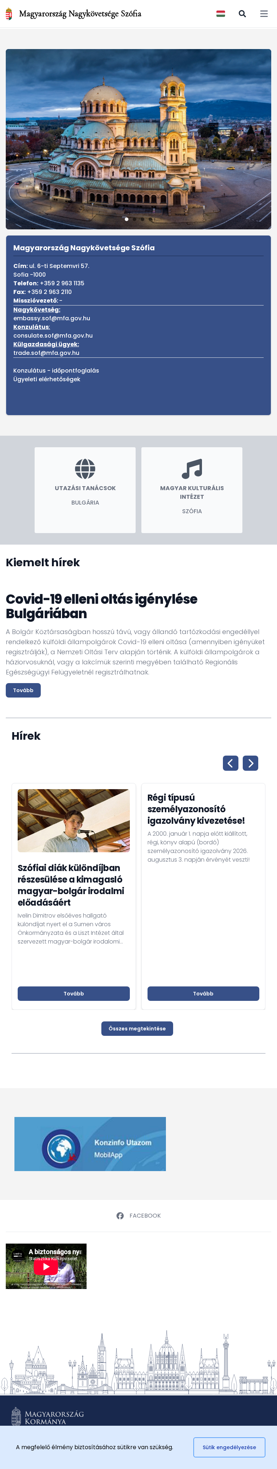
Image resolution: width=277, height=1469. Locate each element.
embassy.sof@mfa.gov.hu (51, 318)
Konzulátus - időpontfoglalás (56, 370)
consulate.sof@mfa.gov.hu (53, 335)
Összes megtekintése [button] (137, 1028)
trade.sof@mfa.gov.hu (46, 353)
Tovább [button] (73, 993)
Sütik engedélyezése (229, 1447)
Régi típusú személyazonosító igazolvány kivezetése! (196, 809)
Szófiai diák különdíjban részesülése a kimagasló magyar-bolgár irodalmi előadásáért (71, 885)
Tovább (23, 690)
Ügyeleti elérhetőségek (46, 379)
